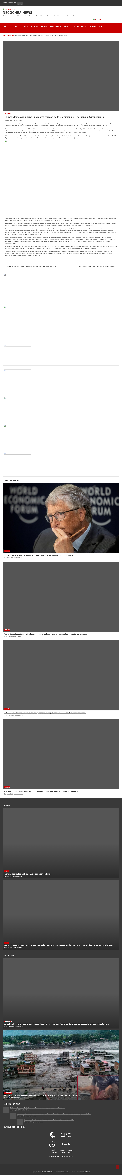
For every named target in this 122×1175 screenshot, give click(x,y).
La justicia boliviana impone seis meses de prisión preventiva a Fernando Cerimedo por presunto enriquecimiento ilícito (56, 1024)
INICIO (6, 26)
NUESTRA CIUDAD (11, 480)
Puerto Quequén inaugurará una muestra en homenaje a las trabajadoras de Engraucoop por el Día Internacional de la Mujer (58, 945)
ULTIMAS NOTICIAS (12, 1104)
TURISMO (93, 26)
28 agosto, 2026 (8, 636)
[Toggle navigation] (5, 31)
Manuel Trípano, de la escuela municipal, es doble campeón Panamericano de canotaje (32, 266)
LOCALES (14, 26)
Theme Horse (65, 1172)
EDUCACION (67, 26)
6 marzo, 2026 (8, 947)
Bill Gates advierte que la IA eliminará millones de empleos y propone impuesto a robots (38, 555)
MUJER (101, 26)
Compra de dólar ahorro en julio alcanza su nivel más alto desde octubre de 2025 (49, 1120)
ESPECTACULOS (55, 26)
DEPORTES (44, 26)
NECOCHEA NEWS (17, 13)
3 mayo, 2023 (9, 120)
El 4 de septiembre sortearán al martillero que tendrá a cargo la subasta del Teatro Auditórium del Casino (45, 713)
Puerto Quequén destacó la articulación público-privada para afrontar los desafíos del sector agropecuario (45, 634)
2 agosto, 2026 (8, 876)
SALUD (76, 26)
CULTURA (84, 26)
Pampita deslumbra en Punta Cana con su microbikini (27, 874)
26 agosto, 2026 (8, 794)
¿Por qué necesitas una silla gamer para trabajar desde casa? (97, 266)
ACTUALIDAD (24, 26)
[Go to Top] (117, 1167)
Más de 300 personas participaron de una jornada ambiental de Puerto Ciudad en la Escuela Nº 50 (42, 791)
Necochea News (18, 120)
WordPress (86, 1172)
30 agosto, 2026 (8, 557)
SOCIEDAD (34, 26)
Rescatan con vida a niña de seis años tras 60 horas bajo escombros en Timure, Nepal (42, 1095)
